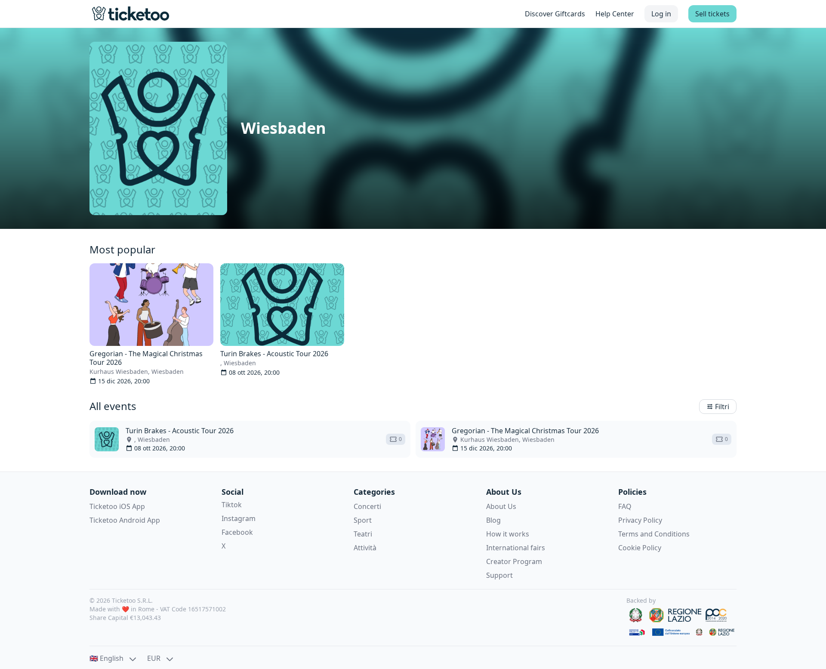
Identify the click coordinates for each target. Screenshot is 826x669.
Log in (661, 13)
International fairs (515, 547)
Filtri (722, 406)
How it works (507, 534)
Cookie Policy (639, 547)
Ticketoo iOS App (117, 506)
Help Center (614, 13)
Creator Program (514, 561)
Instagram (239, 518)
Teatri (363, 534)
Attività (365, 547)
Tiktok (232, 504)
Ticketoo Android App (124, 520)
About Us (501, 506)
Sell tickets (712, 13)
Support (499, 575)
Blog (493, 520)
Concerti (367, 506)
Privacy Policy (640, 520)
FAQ (625, 506)
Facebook (237, 532)
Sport (363, 520)
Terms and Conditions (654, 534)
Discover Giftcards (555, 13)
